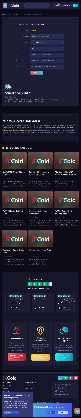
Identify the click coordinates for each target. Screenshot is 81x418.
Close (63, 413)
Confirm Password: (22, 67)
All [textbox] (33, 49)
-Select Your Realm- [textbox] (39, 43)
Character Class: (23, 49)
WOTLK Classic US (15, 14)
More (30, 148)
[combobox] (47, 42)
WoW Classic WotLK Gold (60, 127)
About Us (6, 391)
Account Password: (22, 61)
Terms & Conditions (30, 386)
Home (5, 14)
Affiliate (5, 388)
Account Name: (24, 55)
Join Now (50, 413)
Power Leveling (25, 130)
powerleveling (28, 14)
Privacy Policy (28, 388)
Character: (25, 37)
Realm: (26, 43)
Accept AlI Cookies (12, 413)
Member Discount (9, 386)
